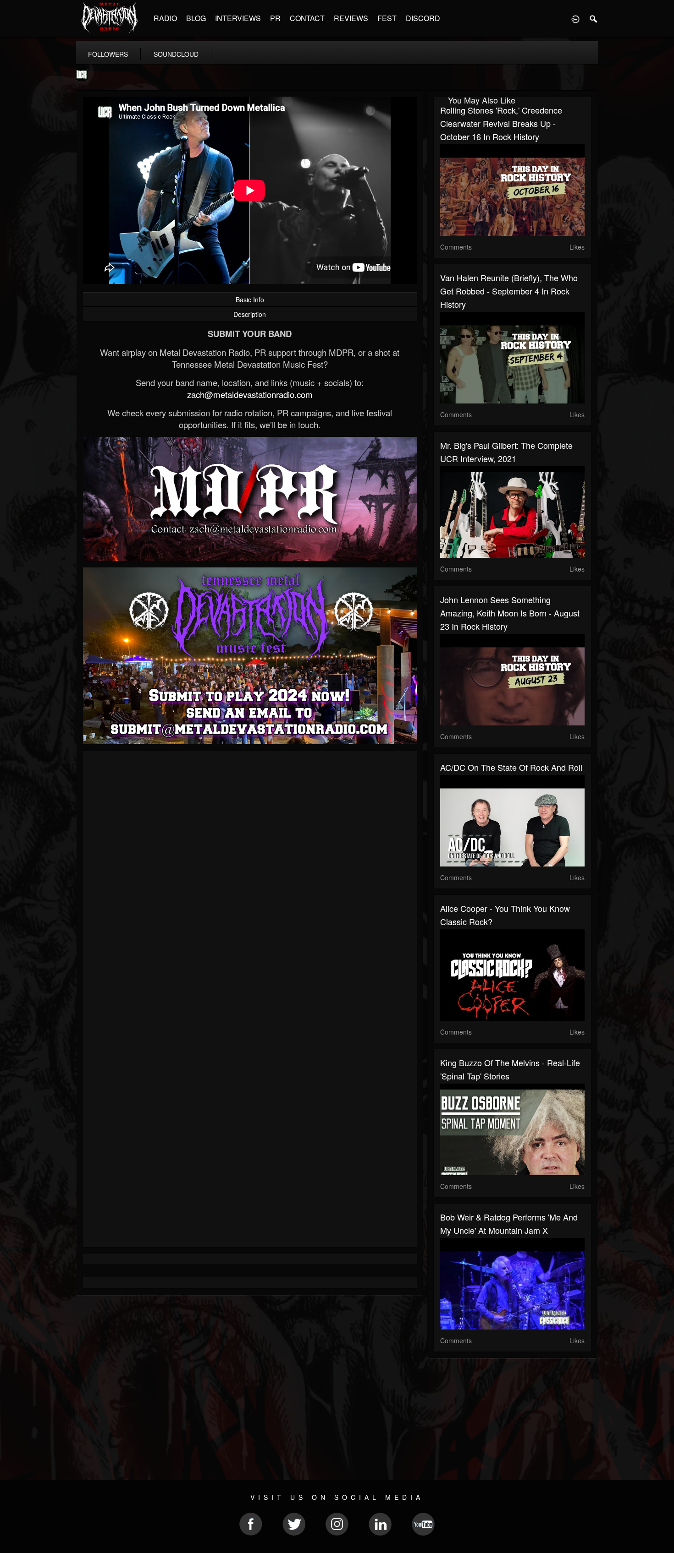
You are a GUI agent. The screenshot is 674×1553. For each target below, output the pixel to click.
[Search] (593, 18)
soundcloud (176, 54)
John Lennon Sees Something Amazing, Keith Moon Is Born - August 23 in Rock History (510, 613)
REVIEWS (351, 18)
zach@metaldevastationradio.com (250, 394)
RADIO (165, 18)
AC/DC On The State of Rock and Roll (511, 767)
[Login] (575, 18)
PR (275, 18)
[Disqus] (249, 879)
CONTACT (307, 18)
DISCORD (423, 18)
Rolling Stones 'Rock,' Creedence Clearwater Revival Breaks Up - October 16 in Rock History (501, 123)
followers (108, 54)
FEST (387, 18)
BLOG (196, 18)
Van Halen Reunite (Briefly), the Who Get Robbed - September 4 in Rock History (509, 291)
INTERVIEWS (238, 18)
